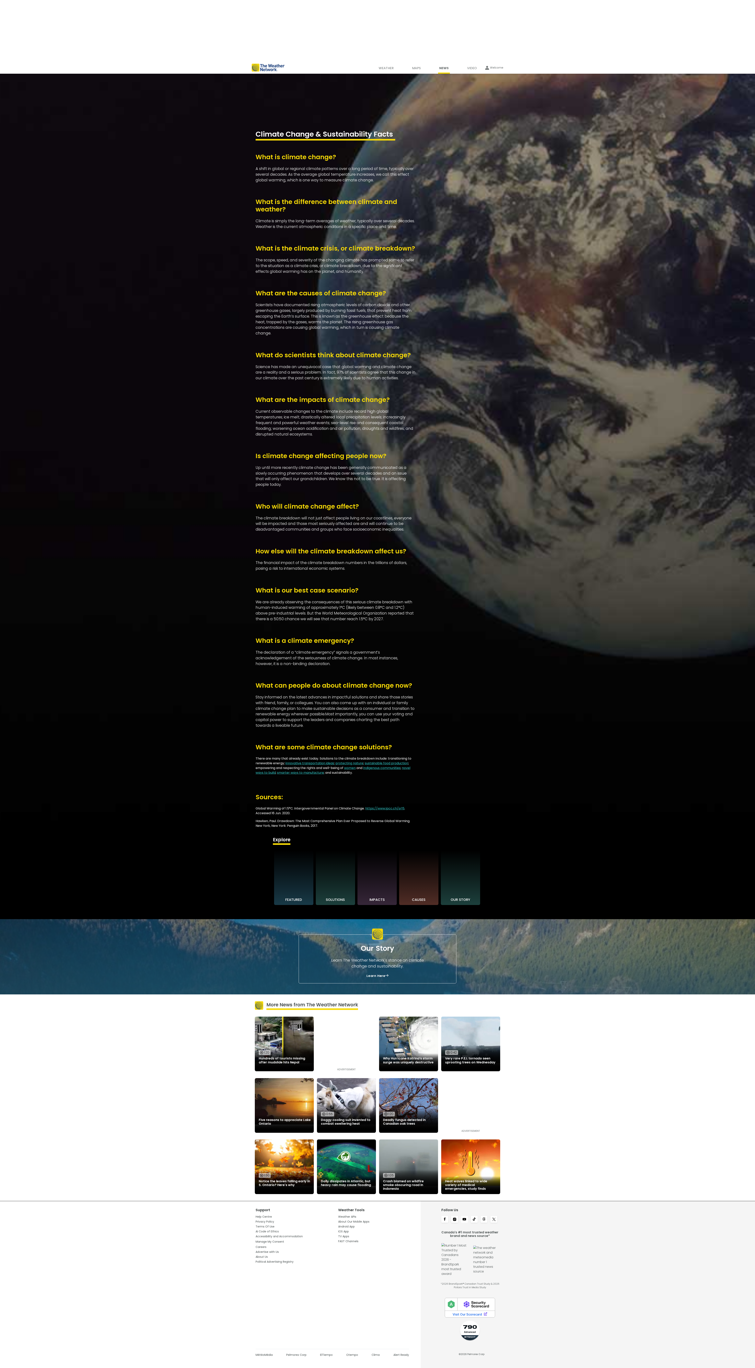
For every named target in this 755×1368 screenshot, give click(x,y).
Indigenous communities (382, 768)
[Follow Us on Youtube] (464, 1220)
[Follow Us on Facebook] (445, 1220)
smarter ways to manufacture (300, 772)
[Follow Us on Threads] (484, 1220)
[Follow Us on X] (494, 1220)
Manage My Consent (270, 1241)
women (350, 768)
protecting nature (349, 763)
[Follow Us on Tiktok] (474, 1220)
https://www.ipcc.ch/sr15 (384, 808)
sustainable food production (386, 763)
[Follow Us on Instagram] (454, 1220)
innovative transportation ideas (309, 763)
